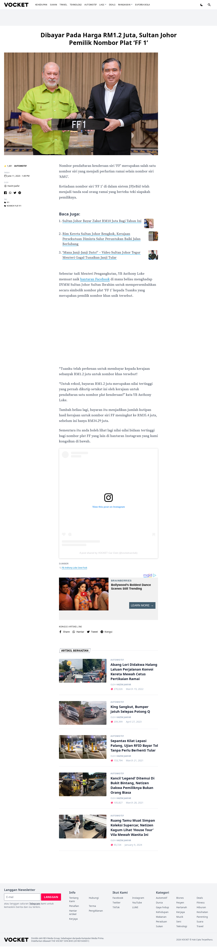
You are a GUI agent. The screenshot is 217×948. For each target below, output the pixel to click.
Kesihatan (202, 912)
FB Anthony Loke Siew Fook (74, 567)
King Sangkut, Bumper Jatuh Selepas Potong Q (130, 709)
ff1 (8, 202)
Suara (200, 921)
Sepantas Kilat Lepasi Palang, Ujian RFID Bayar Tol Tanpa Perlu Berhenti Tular (134, 745)
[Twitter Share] (15, 192)
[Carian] (209, 4)
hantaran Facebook (95, 279)
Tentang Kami (73, 899)
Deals (112, 4)
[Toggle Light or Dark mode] (201, 4)
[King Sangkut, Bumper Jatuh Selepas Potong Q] (82, 713)
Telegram (34, 903)
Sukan (53, 4)
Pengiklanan (96, 910)
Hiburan (201, 907)
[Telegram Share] (19, 192)
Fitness (201, 902)
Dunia (159, 902)
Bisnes (180, 897)
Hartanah (181, 907)
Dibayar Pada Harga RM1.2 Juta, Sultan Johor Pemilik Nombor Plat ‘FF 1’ (109, 39)
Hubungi (94, 897)
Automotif (90, 4)
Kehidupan (41, 4)
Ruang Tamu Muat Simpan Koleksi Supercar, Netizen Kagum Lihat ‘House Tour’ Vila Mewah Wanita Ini (133, 827)
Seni (178, 921)
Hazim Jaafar (13, 186)
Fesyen (180, 902)
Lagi (101, 4)
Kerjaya (73, 918)
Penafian (74, 906)
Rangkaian (124, 4)
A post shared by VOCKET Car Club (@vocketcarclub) (108, 552)
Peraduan (161, 921)
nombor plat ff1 (14, 206)
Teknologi (76, 4)
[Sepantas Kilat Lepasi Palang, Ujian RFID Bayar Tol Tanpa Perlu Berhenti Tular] (82, 747)
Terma (92, 906)
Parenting (202, 916)
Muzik (179, 916)
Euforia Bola (142, 4)
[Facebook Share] (5, 192)
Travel (63, 4)
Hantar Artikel (73, 912)
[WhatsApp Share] (10, 192)
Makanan (161, 916)
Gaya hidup (162, 907)
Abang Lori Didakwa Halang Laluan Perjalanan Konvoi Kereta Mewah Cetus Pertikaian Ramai (134, 671)
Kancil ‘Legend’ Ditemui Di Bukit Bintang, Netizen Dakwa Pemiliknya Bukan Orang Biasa (132, 785)
